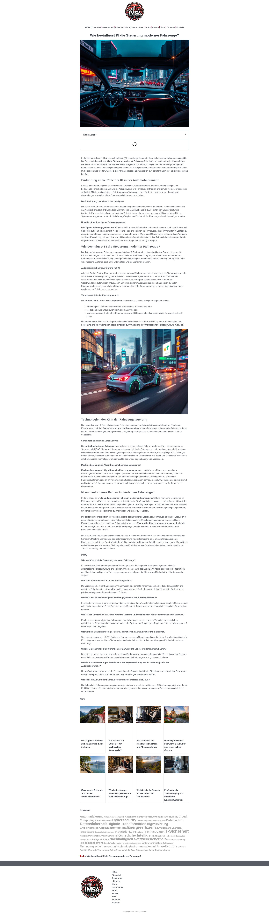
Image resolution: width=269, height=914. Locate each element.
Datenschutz (175, 820)
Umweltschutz (166, 846)
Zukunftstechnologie (139, 850)
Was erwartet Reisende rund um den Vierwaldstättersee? (92, 793)
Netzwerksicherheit (150, 839)
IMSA (87, 27)
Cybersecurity (124, 820)
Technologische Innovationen (135, 846)
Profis (148, 27)
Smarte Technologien (113, 843)
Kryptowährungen (108, 836)
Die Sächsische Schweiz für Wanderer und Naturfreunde (148, 793)
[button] (185, 135)
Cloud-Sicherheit (103, 820)
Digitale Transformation (126, 824)
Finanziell (96, 27)
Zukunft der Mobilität (120, 850)
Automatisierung (92, 816)
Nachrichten (137, 27)
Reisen (155, 27)
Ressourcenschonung (175, 840)
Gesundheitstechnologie (104, 832)
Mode (127, 27)
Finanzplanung (87, 832)
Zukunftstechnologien (159, 850)
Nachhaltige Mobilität (98, 839)
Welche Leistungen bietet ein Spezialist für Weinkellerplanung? (120, 793)
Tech (162, 27)
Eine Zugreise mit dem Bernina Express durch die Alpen (92, 743)
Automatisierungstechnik (114, 817)
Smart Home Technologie (132, 843)
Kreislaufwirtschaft (89, 836)
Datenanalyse (143, 820)
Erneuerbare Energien (169, 828)
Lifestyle (119, 27)
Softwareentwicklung (152, 843)
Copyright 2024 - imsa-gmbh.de (134, 911)
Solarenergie (168, 843)
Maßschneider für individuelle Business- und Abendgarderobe (147, 743)
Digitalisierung (157, 824)
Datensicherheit (93, 824)
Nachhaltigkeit (121, 839)
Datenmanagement (158, 821)
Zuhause (170, 27)
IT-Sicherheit (176, 831)
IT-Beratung (138, 832)
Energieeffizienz (142, 827)
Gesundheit (108, 27)
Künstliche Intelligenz (136, 835)
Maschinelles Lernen (165, 836)
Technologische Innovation (98, 846)
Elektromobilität (116, 827)
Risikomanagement (91, 842)
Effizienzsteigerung (92, 827)
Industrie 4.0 (124, 831)
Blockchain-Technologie (163, 816)
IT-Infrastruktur (154, 831)
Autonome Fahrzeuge (137, 816)
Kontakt (180, 27)
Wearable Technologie (98, 850)
